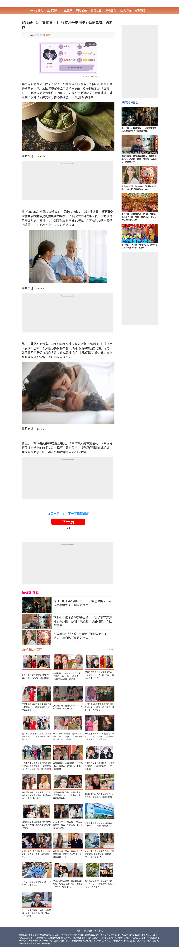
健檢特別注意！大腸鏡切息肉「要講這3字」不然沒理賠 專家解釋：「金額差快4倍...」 (99, 854)
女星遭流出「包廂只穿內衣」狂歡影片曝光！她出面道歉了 (67, 707)
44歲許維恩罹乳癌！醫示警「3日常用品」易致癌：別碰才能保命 (99, 795)
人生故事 (67, 10)
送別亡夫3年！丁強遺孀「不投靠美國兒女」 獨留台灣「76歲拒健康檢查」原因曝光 (99, 707)
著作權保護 (99, 931)
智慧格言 (96, 10)
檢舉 (48, 35)
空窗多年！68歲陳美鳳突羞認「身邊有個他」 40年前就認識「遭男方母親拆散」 (36, 707)
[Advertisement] (67, 183)
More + (111, 649)
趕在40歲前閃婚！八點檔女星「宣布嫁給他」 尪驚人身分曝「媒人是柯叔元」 (36, 736)
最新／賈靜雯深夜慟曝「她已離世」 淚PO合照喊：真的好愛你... (36, 676)
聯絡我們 (88, 931)
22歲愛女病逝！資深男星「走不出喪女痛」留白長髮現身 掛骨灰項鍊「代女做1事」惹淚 (36, 795)
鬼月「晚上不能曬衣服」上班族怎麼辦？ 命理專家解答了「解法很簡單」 (82, 603)
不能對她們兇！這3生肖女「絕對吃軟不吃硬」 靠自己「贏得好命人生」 (80, 635)
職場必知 (81, 10)
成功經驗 (125, 10)
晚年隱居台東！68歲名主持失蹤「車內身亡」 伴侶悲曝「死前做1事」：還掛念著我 (99, 884)
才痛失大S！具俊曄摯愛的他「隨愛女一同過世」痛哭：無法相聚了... (36, 854)
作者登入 (37, 10)
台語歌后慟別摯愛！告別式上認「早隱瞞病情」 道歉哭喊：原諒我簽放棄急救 (67, 795)
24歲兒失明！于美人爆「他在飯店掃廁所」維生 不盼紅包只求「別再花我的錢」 (68, 825)
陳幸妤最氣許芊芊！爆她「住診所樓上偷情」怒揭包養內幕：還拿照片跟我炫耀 (36, 913)
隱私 (79, 931)
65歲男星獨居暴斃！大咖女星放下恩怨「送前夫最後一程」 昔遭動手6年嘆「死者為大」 (68, 884)
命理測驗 (140, 10)
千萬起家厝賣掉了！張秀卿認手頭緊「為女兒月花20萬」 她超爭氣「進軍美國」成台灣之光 (99, 736)
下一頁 (68, 521)
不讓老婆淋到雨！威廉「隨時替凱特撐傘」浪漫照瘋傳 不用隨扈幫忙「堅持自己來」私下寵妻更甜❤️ (37, 766)
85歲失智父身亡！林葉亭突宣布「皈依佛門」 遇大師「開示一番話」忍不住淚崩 (99, 675)
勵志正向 (110, 10)
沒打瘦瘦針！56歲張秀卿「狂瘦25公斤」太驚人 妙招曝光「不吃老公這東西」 (68, 766)
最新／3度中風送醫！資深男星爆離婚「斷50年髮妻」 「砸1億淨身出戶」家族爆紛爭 (67, 736)
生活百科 (52, 10)
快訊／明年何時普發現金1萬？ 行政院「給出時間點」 (36, 883)
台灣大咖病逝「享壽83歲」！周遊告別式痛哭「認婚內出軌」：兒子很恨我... (99, 766)
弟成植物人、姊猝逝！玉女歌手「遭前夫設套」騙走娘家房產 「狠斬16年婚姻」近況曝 (66, 676)
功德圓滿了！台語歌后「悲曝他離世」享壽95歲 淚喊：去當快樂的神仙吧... (36, 825)
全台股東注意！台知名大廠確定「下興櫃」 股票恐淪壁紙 (98, 824)
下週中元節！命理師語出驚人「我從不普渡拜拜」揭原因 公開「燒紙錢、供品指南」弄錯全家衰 (82, 621)
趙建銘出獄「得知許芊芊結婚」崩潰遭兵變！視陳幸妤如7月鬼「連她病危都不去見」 (67, 854)
